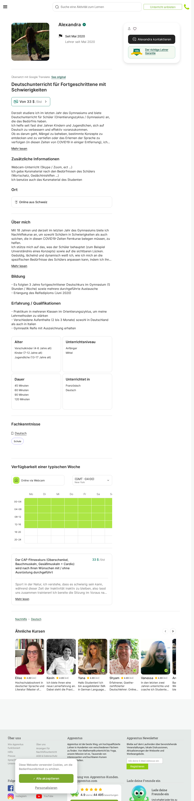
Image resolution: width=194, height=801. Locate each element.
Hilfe (10, 752)
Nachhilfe (21, 619)
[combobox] (97, 6)
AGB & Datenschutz (46, 756)
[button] (134, 28)
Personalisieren (46, 788)
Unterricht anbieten (163, 7)
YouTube (48, 796)
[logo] (31, 7)
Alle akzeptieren (47, 778)
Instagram (21, 796)
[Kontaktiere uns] (186, 6)
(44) (34, 678)
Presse (11, 756)
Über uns (41, 744)
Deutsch (21, 433)
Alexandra (69, 24)
